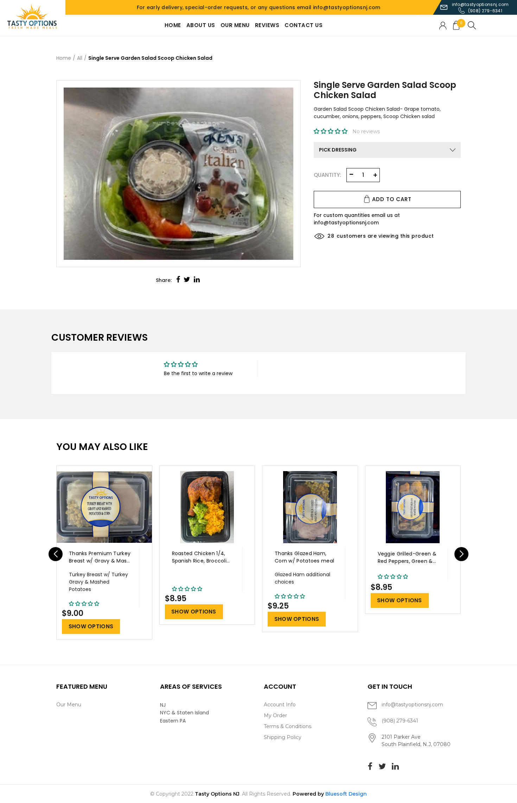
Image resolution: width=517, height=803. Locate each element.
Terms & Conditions (287, 726)
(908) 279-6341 (485, 11)
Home (173, 25)
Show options (91, 626)
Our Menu (235, 25)
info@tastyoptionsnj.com (480, 4)
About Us (200, 25)
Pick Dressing (338, 149)
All (79, 58)
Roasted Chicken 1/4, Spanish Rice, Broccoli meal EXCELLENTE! (199, 557)
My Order (275, 715)
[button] (331, 131)
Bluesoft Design (346, 794)
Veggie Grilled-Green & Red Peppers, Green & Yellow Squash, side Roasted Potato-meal (407, 557)
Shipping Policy (282, 737)
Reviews (267, 25)
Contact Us (304, 25)
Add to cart (391, 199)
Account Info (280, 704)
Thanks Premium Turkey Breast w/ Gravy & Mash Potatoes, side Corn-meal (99, 557)
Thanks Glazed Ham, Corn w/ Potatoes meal (304, 557)
